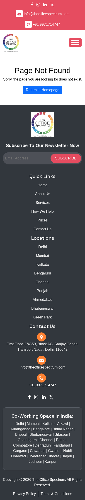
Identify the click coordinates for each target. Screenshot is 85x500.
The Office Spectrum (48, 480)
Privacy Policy (24, 494)
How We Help (42, 211)
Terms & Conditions (56, 494)
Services (43, 203)
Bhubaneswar (42, 308)
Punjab (42, 291)
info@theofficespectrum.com (46, 14)
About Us (42, 194)
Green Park (42, 317)
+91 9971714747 (46, 24)
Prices (42, 220)
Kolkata (42, 264)
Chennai (42, 282)
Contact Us (42, 229)
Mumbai (42, 256)
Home (42, 185)
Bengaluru (42, 273)
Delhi (42, 247)
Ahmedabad (42, 300)
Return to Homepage (42, 90)
